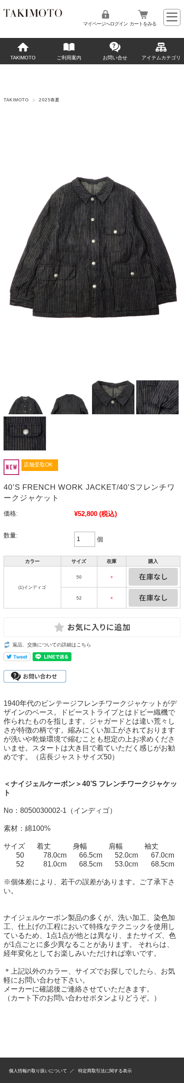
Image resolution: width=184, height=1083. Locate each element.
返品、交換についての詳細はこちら (52, 644)
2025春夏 (49, 99)
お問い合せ (115, 57)
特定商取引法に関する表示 (105, 1070)
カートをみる (143, 23)
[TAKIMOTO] (33, 14)
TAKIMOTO (23, 57)
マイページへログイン (105, 23)
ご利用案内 (69, 57)
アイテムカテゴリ (161, 57)
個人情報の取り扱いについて (38, 1070)
